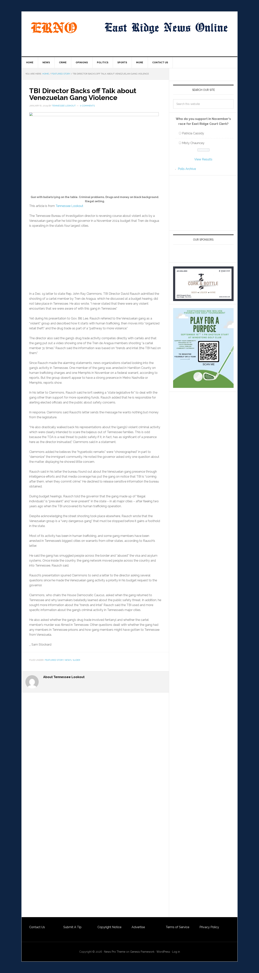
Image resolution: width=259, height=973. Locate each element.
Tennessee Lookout (64, 105)
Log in (176, 951)
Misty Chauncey (193, 143)
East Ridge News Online (53, 27)
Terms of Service (177, 927)
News (68, 660)
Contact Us (37, 927)
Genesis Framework (142, 951)
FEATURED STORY (54, 660)
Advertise (138, 927)
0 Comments (87, 105)
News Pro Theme (114, 951)
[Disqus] (95, 769)
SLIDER (76, 660)
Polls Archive (187, 169)
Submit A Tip (72, 927)
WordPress (163, 951)
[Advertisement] (95, 259)
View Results (203, 159)
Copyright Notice (109, 927)
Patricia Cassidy (193, 133)
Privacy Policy (209, 927)
